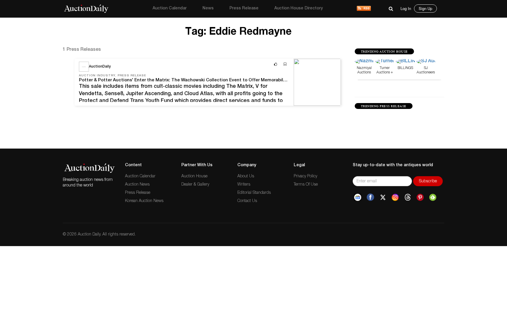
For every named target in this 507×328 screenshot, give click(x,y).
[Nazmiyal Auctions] (364, 62)
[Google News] (357, 197)
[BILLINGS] (405, 62)
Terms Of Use (306, 185)
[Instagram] (395, 197)
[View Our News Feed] (364, 8)
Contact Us (247, 201)
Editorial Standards (254, 193)
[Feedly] (432, 197)
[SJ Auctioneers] (425, 62)
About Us (245, 176)
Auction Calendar (170, 8)
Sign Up (425, 8)
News (208, 8)
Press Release (243, 8)
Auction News (137, 185)
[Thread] (407, 197)
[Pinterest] (420, 197)
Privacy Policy (305, 176)
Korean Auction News (144, 201)
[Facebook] (370, 197)
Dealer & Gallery (195, 185)
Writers (243, 185)
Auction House (194, 176)
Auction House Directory (298, 8)
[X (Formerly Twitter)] (383, 197)
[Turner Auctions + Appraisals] (384, 62)
